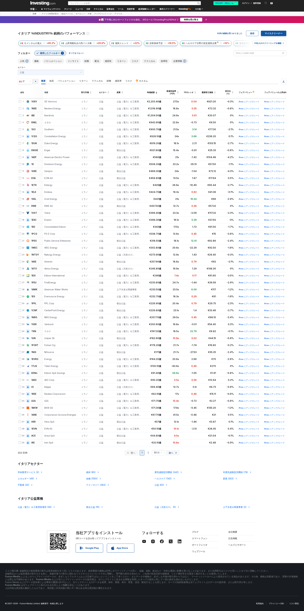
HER (33, 422)
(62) (159, 484)
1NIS (33, 352)
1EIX (33, 275)
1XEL (33, 199)
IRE (33, 443)
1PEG (34, 241)
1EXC (34, 220)
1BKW (34, 408)
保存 (252, 33)
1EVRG (34, 359)
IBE (33, 115)
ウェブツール (198, 551)
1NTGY (35, 255)
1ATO (34, 269)
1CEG (34, 136)
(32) (23, 484)
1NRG (34, 317)
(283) (96, 484)
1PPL (33, 303)
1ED (33, 227)
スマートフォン (199, 538)
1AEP (33, 157)
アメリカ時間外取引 (50, 14)
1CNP (34, 310)
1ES (33, 296)
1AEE (33, 262)
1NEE (34, 108)
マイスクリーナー (273, 33)
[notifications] (266, 2)
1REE (33, 394)
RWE (33, 206)
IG (32, 387)
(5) (165, 507)
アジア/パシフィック (103, 14)
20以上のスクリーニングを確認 (267, 43)
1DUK (34, 143)
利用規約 (260, 603)
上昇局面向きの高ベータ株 (78, 43)
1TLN (34, 366)
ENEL (34, 122)
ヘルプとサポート (237, 544)
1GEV (34, 101)
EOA (33, 178)
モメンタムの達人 (33, 43)
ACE (33, 436)
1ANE (34, 415)
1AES (34, 380)
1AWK (34, 289)
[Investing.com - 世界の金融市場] (42, 3)
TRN (33, 331)
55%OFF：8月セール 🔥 (225, 3)
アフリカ (118, 14)
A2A (33, 401)
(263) (228, 478)
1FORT (34, 345)
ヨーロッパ (80, 14)
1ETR (34, 185)
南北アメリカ (67, 14)
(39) (35, 507)
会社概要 (232, 531)
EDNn (34, 373)
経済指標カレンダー (146, 9)
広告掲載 (232, 538)
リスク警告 (294, 603)
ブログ (195, 531)
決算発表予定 (156, 43)
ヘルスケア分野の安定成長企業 (201, 43)
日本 (34, 14)
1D (32, 164)
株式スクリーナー (167, 9)
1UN (33, 338)
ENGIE (34, 150)
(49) (26, 478)
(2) (28, 472)
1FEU (33, 282)
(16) (93, 507)
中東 (90, 14)
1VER (34, 324)
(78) (235, 472)
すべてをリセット (76, 53)
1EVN (34, 429)
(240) (167, 472)
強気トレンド (121, 43)
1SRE (34, 171)
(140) (163, 478)
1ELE (33, 192)
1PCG (34, 234)
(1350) (92, 478)
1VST (34, 213)
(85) (91, 472)
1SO (33, 129)
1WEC (34, 248)
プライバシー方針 (276, 603)
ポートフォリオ (199, 544)
